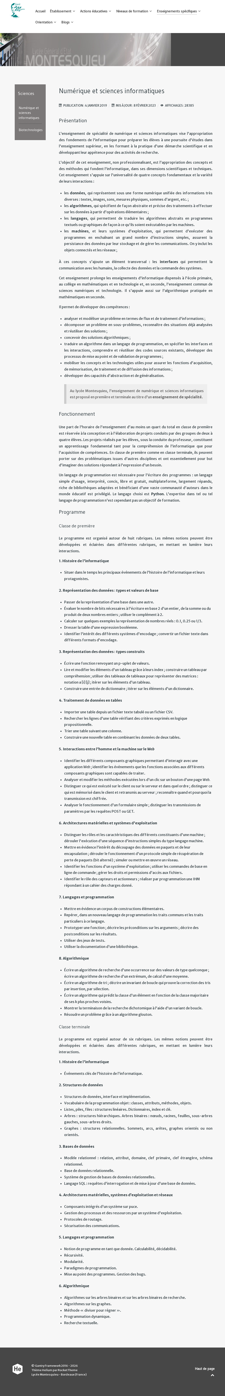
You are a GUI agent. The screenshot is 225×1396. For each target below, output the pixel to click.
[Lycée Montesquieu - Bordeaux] (17, 10)
